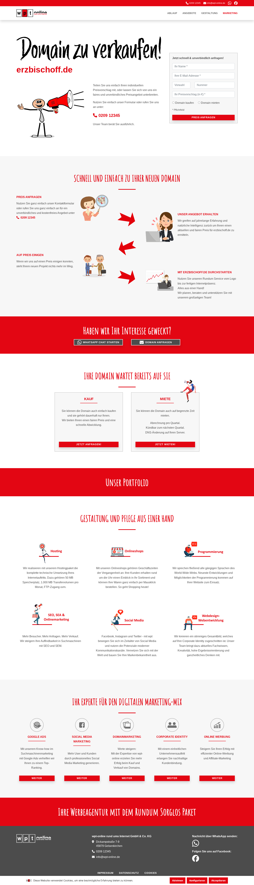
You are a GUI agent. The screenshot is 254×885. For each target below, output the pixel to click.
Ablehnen (177, 880)
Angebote (189, 13)
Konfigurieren (197, 880)
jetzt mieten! (165, 444)
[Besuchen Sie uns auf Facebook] (236, 3)
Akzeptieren (218, 880)
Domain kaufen (184, 102)
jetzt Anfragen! (88, 444)
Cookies (150, 873)
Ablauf (172, 13)
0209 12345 (109, 115)
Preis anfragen (203, 117)
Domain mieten (210, 102)
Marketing (230, 13)
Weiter (37, 778)
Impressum (105, 873)
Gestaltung (209, 13)
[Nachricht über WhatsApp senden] (229, 3)
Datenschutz (129, 873)
